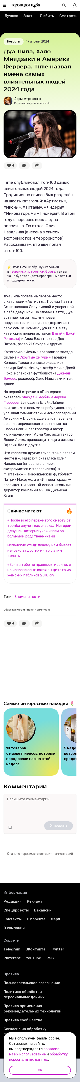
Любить (47, 16)
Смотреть (68, 16)
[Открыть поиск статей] (64, 5)
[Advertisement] (37, 663)
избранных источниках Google (32, 271)
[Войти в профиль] (74, 5)
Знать (29, 16)
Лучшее (11, 16)
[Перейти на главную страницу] (26, 5)
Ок (40, 1070)
